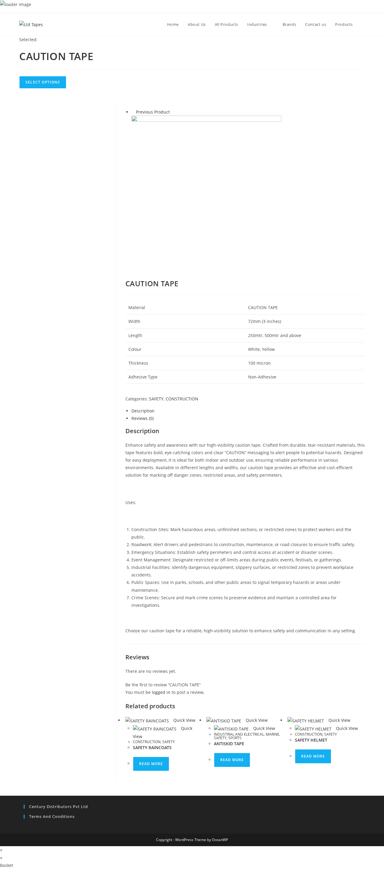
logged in (161, 692)
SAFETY (156, 399)
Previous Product (153, 112)
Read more (151, 763)
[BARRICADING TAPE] (206, 190)
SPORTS (235, 737)
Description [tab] (142, 411)
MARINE (272, 734)
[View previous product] (133, 112)
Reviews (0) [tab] (142, 418)
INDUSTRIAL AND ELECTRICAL (239, 734)
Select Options (43, 82)
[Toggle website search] (363, 24)
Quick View (183, 720)
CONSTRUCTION (182, 399)
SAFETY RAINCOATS (152, 747)
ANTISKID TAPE (229, 743)
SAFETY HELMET (311, 740)
